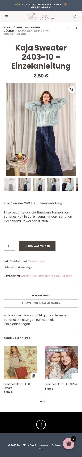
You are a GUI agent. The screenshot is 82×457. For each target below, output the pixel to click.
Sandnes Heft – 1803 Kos (61, 384)
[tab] (41, 296)
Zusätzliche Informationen (41, 303)
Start (8, 27)
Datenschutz (59, 445)
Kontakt (41, 448)
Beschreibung (41, 295)
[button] (7, 16)
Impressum (43, 445)
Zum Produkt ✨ (34, 376)
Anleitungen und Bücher (22, 29)
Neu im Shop (64, 276)
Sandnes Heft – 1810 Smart (17, 386)
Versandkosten (36, 261)
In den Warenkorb (37, 246)
